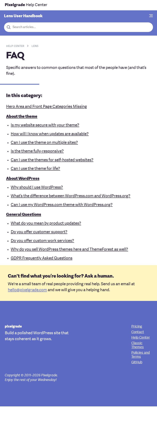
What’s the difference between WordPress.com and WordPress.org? (70, 196)
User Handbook (23, 16)
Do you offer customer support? (39, 232)
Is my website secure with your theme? (45, 125)
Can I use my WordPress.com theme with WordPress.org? (62, 205)
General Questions (23, 215)
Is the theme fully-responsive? (37, 151)
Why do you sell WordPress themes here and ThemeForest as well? (69, 250)
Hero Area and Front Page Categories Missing (46, 107)
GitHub (136, 362)
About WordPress (22, 179)
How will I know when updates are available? (50, 134)
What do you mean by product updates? (46, 223)
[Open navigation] (151, 16)
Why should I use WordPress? (37, 187)
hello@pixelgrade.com (27, 290)
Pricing (136, 326)
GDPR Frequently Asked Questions (41, 258)
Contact (137, 332)
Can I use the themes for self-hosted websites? (52, 160)
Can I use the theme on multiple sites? (44, 143)
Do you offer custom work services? (42, 241)
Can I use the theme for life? (35, 169)
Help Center (26, 5)
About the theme (21, 117)
